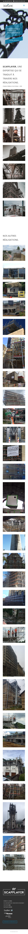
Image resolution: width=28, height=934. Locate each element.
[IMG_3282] (14, 642)
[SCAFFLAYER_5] (14, 728)
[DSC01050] (14, 105)
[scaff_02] (14, 851)
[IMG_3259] (14, 624)
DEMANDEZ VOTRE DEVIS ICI (10, 921)
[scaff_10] (14, 747)
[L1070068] (14, 870)
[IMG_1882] (14, 780)
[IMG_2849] (14, 531)
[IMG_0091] (14, 460)
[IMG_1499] (14, 799)
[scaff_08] (14, 316)
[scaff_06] (14, 479)
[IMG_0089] (14, 386)
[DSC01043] (14, 142)
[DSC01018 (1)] (14, 123)
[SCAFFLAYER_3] (14, 833)
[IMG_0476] (14, 568)
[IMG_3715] (14, 297)
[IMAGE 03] (14, 423)
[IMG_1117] (14, 605)
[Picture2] (14, 442)
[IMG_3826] (14, 368)
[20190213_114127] (14, 710)
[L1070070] (14, 279)
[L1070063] (14, 550)
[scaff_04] (14, 587)
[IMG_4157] (14, 676)
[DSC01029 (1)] (14, 197)
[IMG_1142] (14, 513)
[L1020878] (14, 260)
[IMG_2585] (14, 334)
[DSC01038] (14, 179)
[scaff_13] (14, 405)
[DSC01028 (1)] (14, 160)
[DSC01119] (14, 216)
